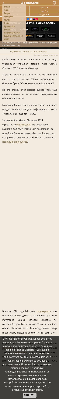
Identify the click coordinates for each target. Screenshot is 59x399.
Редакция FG (15, 51)
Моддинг (43, 14)
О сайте (7, 23)
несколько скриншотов (14, 141)
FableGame (31, 2)
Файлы (6, 9)
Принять (29, 395)
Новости (7, 6)
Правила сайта (9, 26)
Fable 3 (43, 11)
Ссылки (7, 19)
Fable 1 (43, 7)
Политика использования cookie (13, 37)
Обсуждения (8, 16)
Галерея (7, 13)
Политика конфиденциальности (12, 31)
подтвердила (44, 311)
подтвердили (23, 124)
